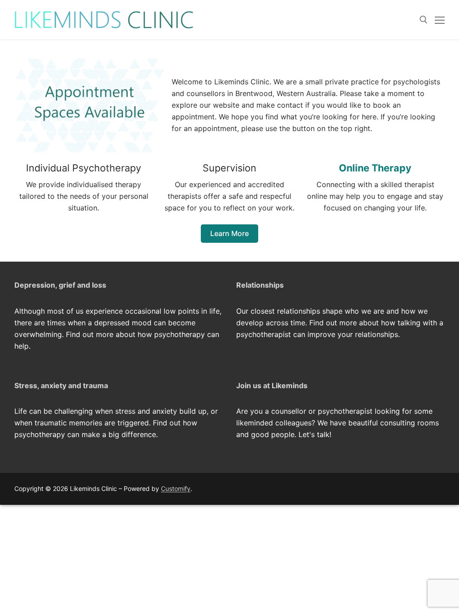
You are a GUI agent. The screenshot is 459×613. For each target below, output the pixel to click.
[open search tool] (424, 20)
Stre (21, 385)
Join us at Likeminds (271, 385)
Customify (176, 488)
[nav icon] (440, 19)
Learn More (229, 233)
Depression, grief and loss (60, 284)
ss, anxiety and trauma (68, 385)
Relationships (260, 284)
